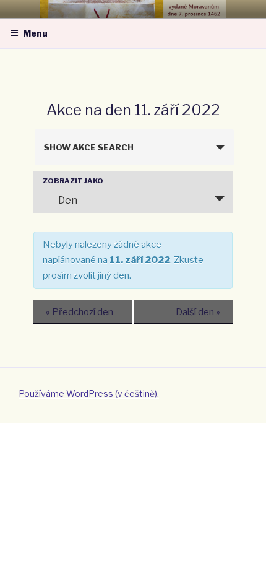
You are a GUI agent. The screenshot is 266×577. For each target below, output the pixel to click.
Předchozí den (79, 312)
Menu (35, 33)
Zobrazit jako (73, 181)
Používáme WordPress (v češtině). (89, 393)
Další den (198, 312)
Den (67, 200)
